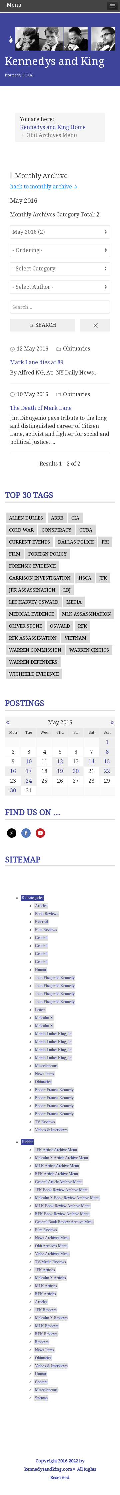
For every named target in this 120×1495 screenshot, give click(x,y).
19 (60, 771)
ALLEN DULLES (26, 518)
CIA (75, 518)
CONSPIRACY (56, 530)
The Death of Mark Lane (41, 408)
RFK (82, 626)
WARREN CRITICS (89, 650)
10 (29, 761)
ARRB (57, 518)
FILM (14, 554)
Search (45, 325)
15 (107, 761)
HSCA (85, 578)
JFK (103, 578)
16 (13, 771)
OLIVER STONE (25, 626)
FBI (105, 542)
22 (107, 771)
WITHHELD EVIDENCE (34, 674)
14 (91, 761)
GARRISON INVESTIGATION (40, 578)
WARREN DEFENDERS (33, 662)
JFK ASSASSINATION (32, 590)
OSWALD (60, 626)
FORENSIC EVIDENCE (32, 566)
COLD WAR (21, 530)
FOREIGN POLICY (47, 554)
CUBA (85, 530)
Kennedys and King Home (53, 127)
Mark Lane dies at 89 (36, 362)
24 (29, 781)
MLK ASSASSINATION (86, 614)
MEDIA (74, 602)
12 (60, 761)
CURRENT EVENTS (29, 542)
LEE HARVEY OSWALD (33, 602)
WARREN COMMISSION (35, 650)
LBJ (67, 590)
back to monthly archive (41, 186)
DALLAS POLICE (76, 542)
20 (76, 771)
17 (29, 771)
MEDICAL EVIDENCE (31, 614)
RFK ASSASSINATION (33, 638)
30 (13, 790)
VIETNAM (75, 638)
